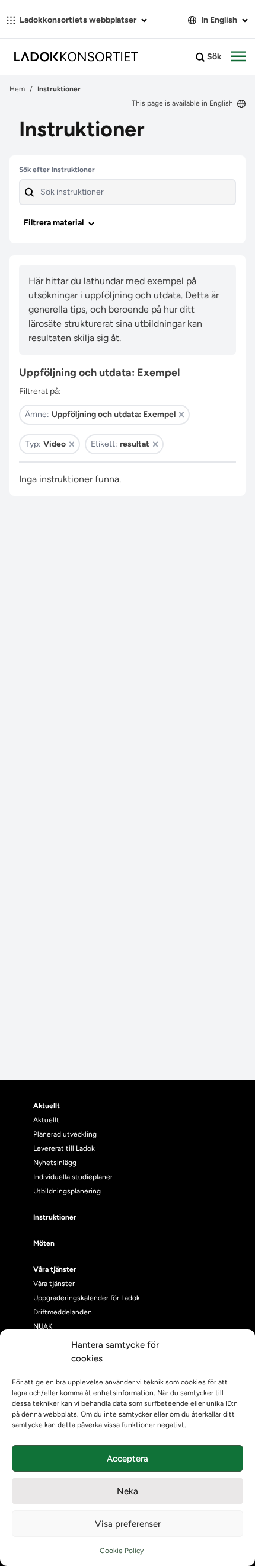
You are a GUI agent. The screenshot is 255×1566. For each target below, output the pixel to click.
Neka (127, 1491)
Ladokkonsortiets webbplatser (78, 20)
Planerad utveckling (65, 1134)
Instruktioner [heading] (54, 1217)
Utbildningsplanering (67, 1191)
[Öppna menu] (238, 57)
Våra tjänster (54, 1283)
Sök (213, 57)
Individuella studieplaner (73, 1177)
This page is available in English (183, 103)
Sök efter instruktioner (57, 169)
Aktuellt (46, 1120)
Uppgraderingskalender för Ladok (86, 1298)
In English (219, 20)
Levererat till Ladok (64, 1148)
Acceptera (127, 1458)
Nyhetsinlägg (54, 1162)
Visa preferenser (128, 1524)
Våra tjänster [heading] (54, 1269)
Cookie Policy (122, 1550)
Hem (17, 89)
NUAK (42, 1326)
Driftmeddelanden (62, 1312)
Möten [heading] (44, 1243)
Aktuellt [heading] (46, 1106)
